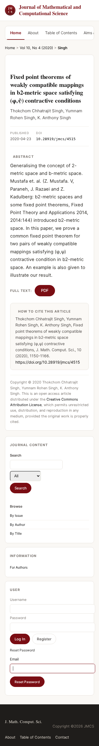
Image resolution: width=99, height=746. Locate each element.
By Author (17, 525)
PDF (45, 290)
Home (15, 32)
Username (18, 600)
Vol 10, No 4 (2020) (36, 48)
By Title (16, 533)
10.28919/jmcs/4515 (56, 139)
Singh (62, 48)
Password (18, 618)
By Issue (16, 515)
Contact (62, 737)
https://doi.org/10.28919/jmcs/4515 (47, 362)
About (33, 32)
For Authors (19, 567)
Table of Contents (61, 32)
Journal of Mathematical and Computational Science (44, 10)
